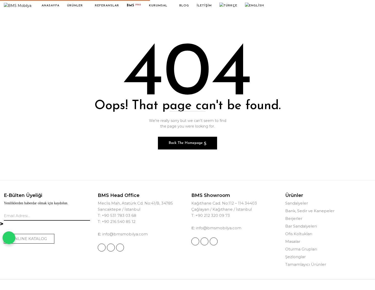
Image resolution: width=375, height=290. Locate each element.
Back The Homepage (186, 143)
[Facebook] (111, 247)
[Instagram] (102, 247)
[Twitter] (120, 247)
